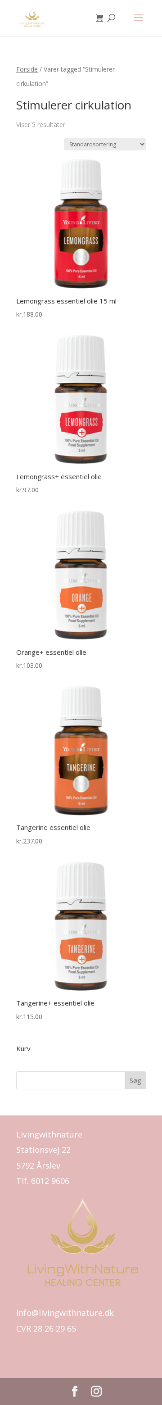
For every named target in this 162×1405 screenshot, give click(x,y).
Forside (27, 69)
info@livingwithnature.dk (65, 1312)
